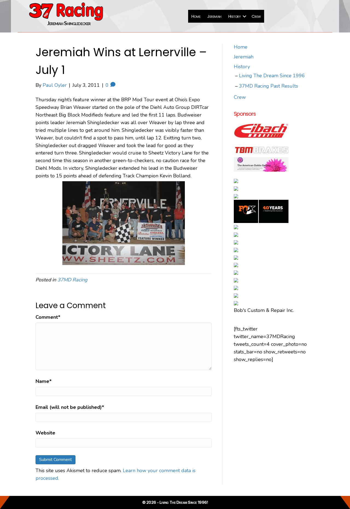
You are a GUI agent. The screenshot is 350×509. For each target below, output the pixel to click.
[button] (244, 16)
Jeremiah (214, 16)
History (234, 16)
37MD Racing (72, 279)
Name (44, 381)
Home (195, 16)
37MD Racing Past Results (268, 86)
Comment (48, 317)
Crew (256, 16)
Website (45, 433)
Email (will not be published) (70, 407)
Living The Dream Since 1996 (272, 75)
